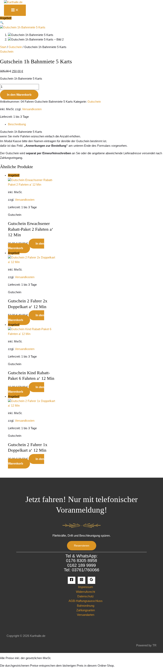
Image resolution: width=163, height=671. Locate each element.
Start (3, 47)
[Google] (91, 580)
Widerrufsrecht (85, 591)
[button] (2, 22)
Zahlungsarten (85, 610)
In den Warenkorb (19, 94)
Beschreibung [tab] (17, 124)
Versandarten (85, 614)
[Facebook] (71, 580)
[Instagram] (81, 580)
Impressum (85, 587)
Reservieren (81, 545)
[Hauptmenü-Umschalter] (15, 10)
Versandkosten (32, 109)
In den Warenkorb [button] (26, 246)
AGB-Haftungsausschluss (86, 601)
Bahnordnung (85, 605)
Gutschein (15, 47)
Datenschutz (85, 596)
